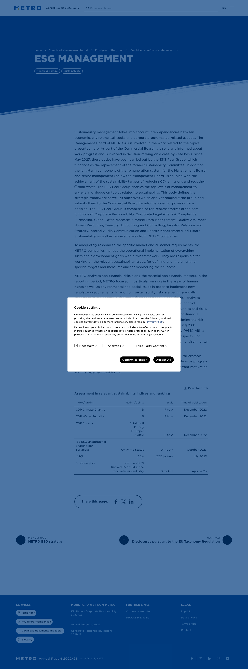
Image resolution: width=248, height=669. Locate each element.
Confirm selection (134, 359)
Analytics (114, 346)
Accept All (163, 359)
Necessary (86, 346)
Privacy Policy (155, 322)
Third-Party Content (150, 346)
